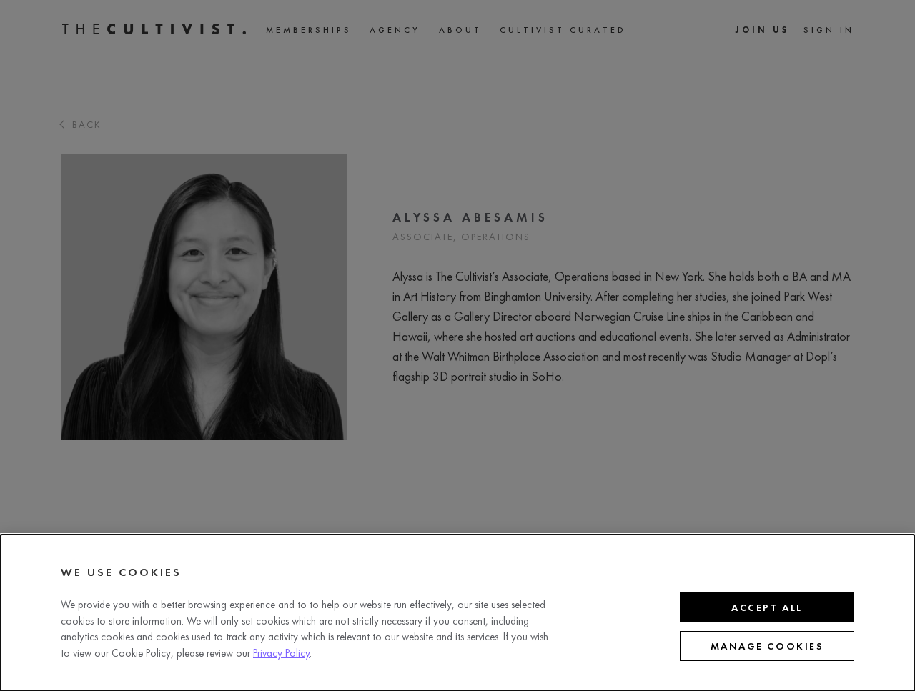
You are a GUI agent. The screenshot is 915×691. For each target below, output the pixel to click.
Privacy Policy (281, 653)
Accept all (766, 607)
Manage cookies (767, 646)
